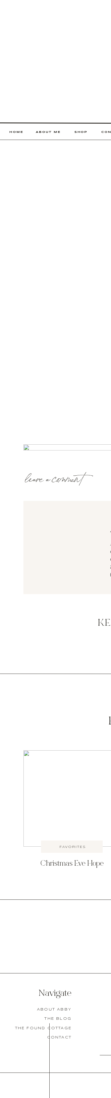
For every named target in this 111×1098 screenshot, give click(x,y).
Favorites (73, 847)
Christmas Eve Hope (72, 864)
